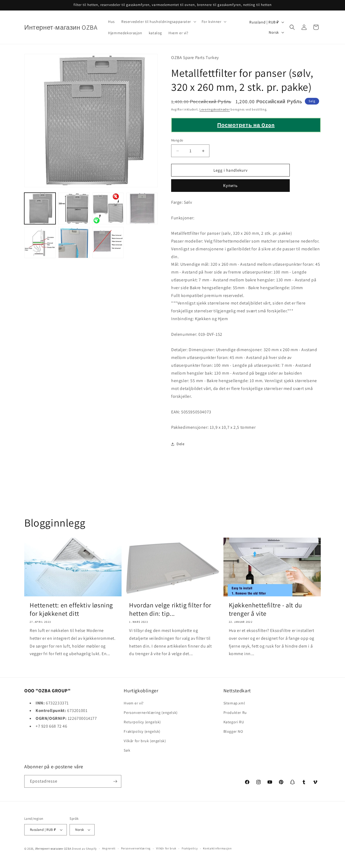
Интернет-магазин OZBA (53, 848)
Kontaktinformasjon (217, 848)
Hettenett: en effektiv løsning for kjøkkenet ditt (71, 609)
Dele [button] (180, 443)
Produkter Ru (235, 712)
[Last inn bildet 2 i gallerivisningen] (73, 208)
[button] (158, 21)
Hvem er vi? (134, 703)
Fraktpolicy (190, 848)
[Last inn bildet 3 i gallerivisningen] (108, 208)
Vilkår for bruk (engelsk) (145, 740)
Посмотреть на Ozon (246, 125)
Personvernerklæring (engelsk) (150, 712)
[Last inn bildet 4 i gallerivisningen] (142, 208)
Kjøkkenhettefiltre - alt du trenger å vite (265, 609)
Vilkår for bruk (166, 848)
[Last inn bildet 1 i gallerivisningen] (40, 208)
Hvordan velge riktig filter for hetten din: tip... (170, 609)
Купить (230, 185)
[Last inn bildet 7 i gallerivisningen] (108, 242)
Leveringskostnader (214, 109)
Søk (127, 750)
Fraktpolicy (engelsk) (142, 731)
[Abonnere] (115, 781)
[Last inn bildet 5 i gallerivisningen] (40, 242)
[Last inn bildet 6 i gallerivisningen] (73, 242)
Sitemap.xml (234, 703)
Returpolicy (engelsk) (142, 722)
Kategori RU (233, 722)
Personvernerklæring (136, 848)
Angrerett (109, 848)
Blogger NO (233, 731)
